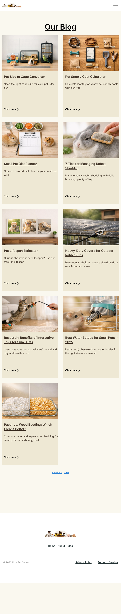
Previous (57, 472)
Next (66, 472)
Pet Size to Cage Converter (24, 77)
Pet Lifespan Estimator (21, 251)
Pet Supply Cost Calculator (85, 77)
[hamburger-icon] (115, 5)
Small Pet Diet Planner (20, 164)
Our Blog (60, 26)
